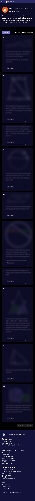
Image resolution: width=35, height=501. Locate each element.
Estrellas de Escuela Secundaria (11, 445)
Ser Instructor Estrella (8, 478)
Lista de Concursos (7, 456)
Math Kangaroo (6, 462)
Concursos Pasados (8, 453)
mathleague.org (7, 463)
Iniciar (6, 32)
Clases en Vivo (6, 441)
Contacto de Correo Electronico (11, 471)
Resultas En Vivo (7, 454)
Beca (3, 447)
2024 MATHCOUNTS (8, 458)
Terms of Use (6, 485)
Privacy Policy (6, 486)
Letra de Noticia (6, 475)
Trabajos (4, 477)
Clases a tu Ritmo (7, 443)
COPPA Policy (6, 488)
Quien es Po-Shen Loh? (9, 469)
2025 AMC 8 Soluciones (9, 460)
